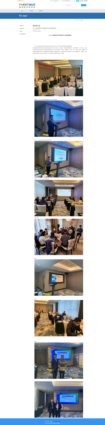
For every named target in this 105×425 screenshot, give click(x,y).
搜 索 (83, 5)
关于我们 (31, 10)
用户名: (51, 0)
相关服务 (50, 423)
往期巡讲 (40, 10)
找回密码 (85, 0)
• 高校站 (20, 31)
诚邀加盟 (54, 423)
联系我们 (58, 423)
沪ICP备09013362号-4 (57, 421)
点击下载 (38, 31)
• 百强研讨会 (21, 28)
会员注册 (81, 0)
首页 (22, 10)
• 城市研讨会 (21, 25)
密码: (64, 0)
